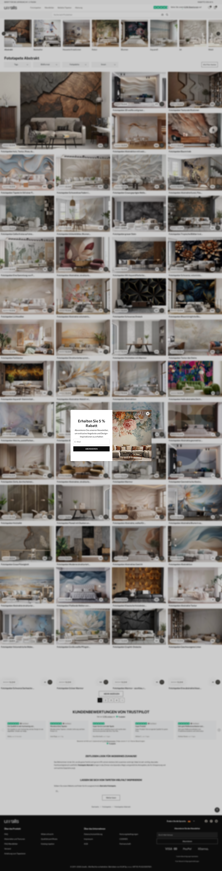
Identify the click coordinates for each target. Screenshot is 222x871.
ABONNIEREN (91, 449)
